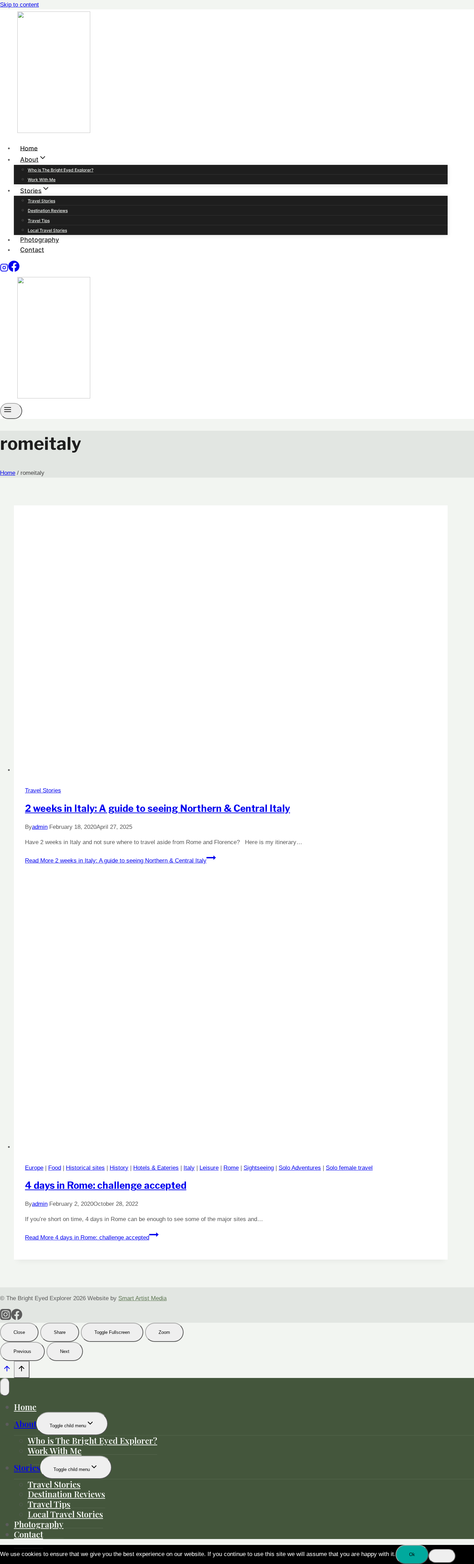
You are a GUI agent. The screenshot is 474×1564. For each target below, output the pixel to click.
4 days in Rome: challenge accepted (105, 1185)
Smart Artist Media (142, 1298)
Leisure (209, 1167)
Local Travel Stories (47, 230)
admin (40, 827)
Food (54, 1167)
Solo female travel (349, 1167)
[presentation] (231, 640)
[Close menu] (5, 1387)
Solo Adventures (300, 1167)
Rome (231, 1167)
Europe (34, 1167)
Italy (189, 1167)
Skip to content (19, 4)
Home (29, 148)
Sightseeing (259, 1167)
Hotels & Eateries (156, 1167)
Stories (27, 1467)
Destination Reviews (48, 210)
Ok (412, 1554)
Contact (32, 249)
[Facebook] (13, 270)
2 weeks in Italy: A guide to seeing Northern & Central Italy (157, 808)
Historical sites (85, 1167)
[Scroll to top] (7, 1370)
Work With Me (42, 179)
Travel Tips (39, 220)
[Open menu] (11, 411)
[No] (442, 1556)
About (25, 1423)
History (119, 1167)
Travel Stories (41, 200)
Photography (39, 239)
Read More (115, 860)
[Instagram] (4, 270)
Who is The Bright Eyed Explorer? (60, 170)
